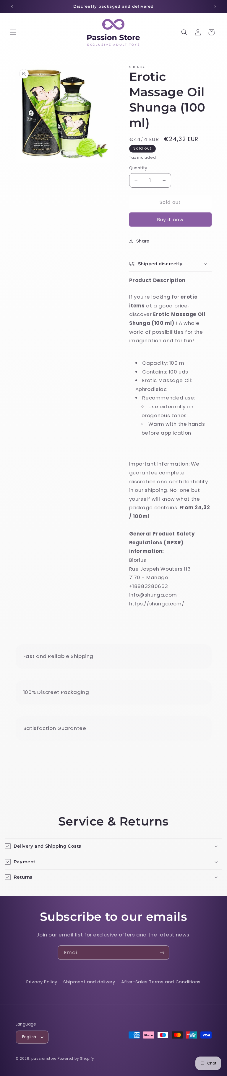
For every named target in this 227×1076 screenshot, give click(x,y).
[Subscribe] (162, 952)
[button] (13, 32)
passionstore (43, 1058)
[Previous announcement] (11, 6)
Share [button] (143, 241)
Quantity (138, 168)
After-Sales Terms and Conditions (161, 982)
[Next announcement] (215, 6)
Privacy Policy (41, 982)
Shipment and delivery (89, 982)
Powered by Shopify (76, 1058)
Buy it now (170, 219)
